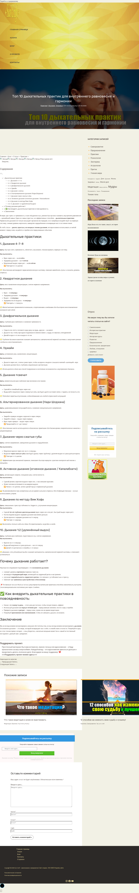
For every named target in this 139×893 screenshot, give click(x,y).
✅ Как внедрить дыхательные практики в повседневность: (27, 209)
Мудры (112, 186)
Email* (13, 820)
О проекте (15, 54)
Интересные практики (97, 330)
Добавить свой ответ (95, 355)
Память (98, 191)
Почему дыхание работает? (15, 206)
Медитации (7, 723)
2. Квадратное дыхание (18, 183)
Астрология (96, 166)
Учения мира (96, 173)
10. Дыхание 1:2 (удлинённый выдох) (23, 204)
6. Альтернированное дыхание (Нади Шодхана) (26, 193)
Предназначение (98, 150)
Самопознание (94, 327)
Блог (12, 46)
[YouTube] (72, 882)
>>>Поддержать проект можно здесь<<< (19, 655)
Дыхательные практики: (13, 178)
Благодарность (91, 178)
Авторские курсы (95, 336)
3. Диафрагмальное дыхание (20, 186)
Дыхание (52, 106)
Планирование (105, 191)
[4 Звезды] (28, 159)
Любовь (97, 182)
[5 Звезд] (36, 159)
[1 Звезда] (4, 159)
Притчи (94, 169)
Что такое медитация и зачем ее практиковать (25, 720)
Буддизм (98, 178)
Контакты (14, 62)
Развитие (93, 339)
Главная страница (19, 30)
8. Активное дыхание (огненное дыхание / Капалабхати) (29, 198)
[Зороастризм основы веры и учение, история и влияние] (103, 266)
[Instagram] (67, 882)
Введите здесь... (17, 785)
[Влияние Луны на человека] (103, 241)
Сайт (12, 828)
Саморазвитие (91, 723)
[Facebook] (69, 882)
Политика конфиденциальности (13, 875)
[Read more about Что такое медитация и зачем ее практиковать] (41, 716)
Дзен (102, 179)
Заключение (9, 211)
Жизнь (113, 179)
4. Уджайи (13, 188)
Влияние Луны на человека (98, 255)
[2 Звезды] (12, 159)
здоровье (92, 352)
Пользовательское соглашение (12, 872)
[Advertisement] (41, 142)
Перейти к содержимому (9, 1)
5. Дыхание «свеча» (17, 191)
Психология (96, 158)
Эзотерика (95, 162)
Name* (13, 812)
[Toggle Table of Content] (1, 174)
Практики (43, 106)
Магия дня (104, 182)
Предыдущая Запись (8, 662)
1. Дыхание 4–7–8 (16, 181)
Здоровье (59, 106)
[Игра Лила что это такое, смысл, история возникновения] (103, 212)
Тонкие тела (93, 194)
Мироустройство (103, 187)
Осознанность (92, 191)
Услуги (13, 38)
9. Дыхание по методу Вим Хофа (21, 201)
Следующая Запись (8, 664)
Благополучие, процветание (99, 346)
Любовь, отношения (96, 349)
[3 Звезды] (20, 159)
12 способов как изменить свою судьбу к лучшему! (103, 720)
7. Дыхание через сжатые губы (20, 196)
